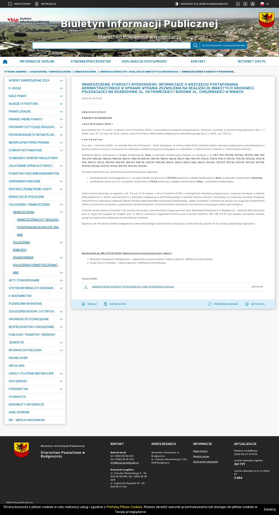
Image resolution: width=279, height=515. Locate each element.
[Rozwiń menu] (61, 80)
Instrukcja (48, 3)
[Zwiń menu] (61, 205)
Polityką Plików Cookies (124, 507)
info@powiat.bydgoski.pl (124, 462)
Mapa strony (22, 3)
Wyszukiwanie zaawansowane (224, 45)
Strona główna (15, 71)
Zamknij (270, 509)
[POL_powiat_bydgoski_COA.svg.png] (266, 20)
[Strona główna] (5, 61)
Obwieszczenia (85, 71)
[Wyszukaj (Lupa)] (195, 45)
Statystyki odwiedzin (205, 461)
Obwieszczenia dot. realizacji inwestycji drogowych (139, 71)
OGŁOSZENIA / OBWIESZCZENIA (50, 71)
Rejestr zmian (201, 456)
